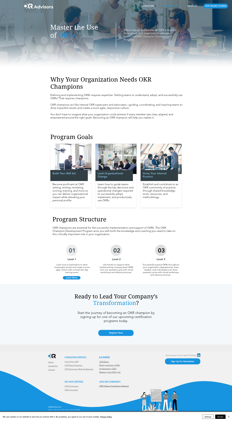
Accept (220, 416)
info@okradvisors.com (54, 407)
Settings (207, 416)
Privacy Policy (106, 416)
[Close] (228, 417)
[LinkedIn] (198, 355)
